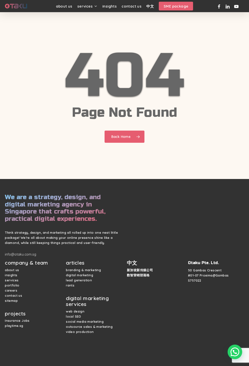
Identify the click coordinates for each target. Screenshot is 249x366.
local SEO (73, 316)
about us (12, 270)
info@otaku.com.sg (20, 254)
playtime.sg (14, 326)
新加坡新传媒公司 (140, 270)
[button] (235, 352)
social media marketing (85, 321)
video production (80, 332)
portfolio (12, 285)
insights (11, 275)
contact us (13, 295)
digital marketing (79, 275)
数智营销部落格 (138, 275)
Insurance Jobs (17, 320)
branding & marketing (83, 270)
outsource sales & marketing (89, 327)
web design (75, 311)
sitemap (11, 301)
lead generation (79, 280)
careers (11, 290)
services (11, 280)
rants (70, 285)
